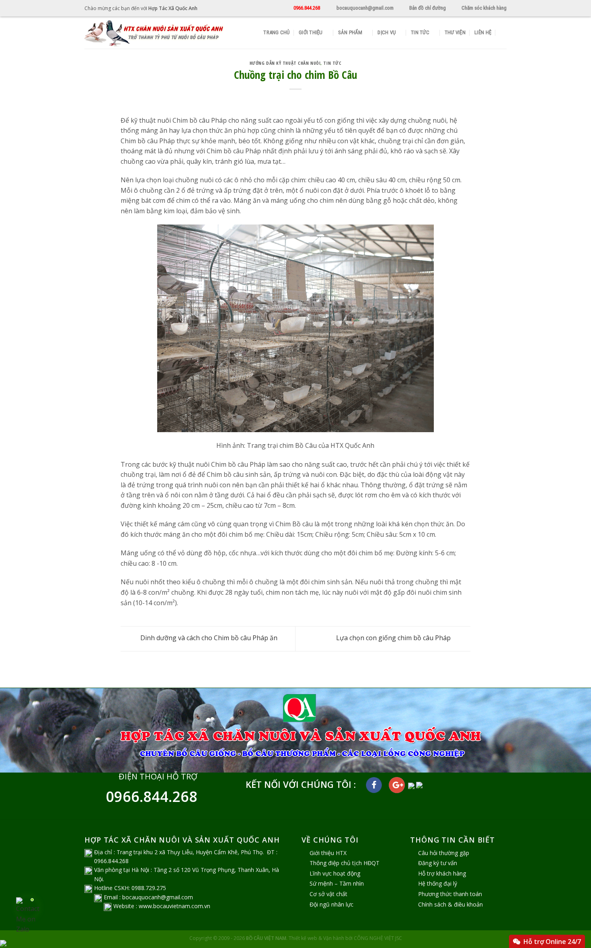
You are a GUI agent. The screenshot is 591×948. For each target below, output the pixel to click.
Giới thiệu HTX (328, 853)
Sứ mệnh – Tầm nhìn (337, 883)
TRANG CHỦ (276, 32)
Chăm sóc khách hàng (484, 8)
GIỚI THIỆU (311, 32)
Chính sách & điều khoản (450, 904)
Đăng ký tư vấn (437, 863)
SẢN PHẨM (350, 32)
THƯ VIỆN (455, 32)
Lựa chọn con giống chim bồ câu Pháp (394, 638)
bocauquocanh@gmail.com (365, 8)
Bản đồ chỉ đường (427, 8)
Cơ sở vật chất (328, 894)
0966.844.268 (306, 8)
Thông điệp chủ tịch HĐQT (345, 863)
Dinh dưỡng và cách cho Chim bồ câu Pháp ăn (208, 638)
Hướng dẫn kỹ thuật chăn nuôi (285, 63)
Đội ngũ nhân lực (331, 904)
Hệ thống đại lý (437, 883)
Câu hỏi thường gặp (443, 853)
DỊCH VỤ (387, 32)
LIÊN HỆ (482, 32)
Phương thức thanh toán (450, 894)
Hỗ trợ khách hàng (442, 873)
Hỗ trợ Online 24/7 (552, 941)
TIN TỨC (420, 32)
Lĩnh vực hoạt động (335, 873)
